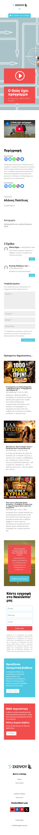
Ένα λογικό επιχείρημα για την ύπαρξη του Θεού (19, 551)
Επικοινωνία (19, 797)
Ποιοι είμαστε (19, 783)
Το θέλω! (11, 733)
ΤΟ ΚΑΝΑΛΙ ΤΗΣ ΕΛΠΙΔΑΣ (20, 15)
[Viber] (18, 159)
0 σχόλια (11, 101)
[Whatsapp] (14, 159)
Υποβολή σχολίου (28, 340)
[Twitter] (10, 159)
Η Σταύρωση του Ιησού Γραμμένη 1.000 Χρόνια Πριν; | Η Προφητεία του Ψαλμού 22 (19, 388)
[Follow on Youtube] (12, 809)
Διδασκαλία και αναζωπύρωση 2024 (18, 225)
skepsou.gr (14, 98)
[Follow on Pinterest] (22, 809)
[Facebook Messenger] (22, 159)
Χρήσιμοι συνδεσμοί (19, 794)
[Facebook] (6, 159)
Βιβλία (19, 779)
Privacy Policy (19, 820)
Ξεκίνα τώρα (13, 691)
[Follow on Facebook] (17, 809)
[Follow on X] (26, 809)
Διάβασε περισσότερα (19, 579)
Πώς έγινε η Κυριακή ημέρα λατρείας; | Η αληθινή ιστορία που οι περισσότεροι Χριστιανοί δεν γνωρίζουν (19, 505)
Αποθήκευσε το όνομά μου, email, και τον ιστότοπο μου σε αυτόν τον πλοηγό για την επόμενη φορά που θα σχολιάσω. (18, 333)
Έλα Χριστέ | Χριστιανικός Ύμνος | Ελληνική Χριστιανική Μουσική (19, 447)
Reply (32, 259)
